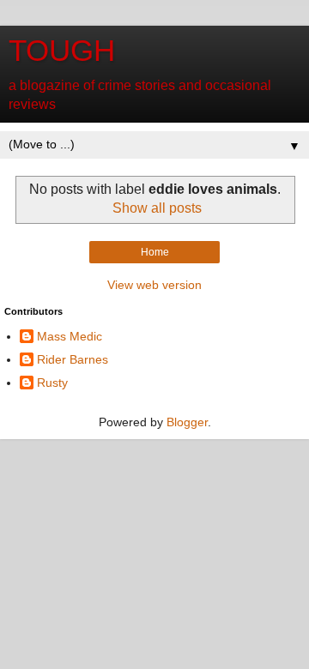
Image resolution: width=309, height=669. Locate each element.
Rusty (52, 382)
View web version (154, 285)
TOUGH (62, 50)
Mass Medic (69, 336)
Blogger (187, 422)
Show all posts (157, 208)
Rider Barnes (72, 359)
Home (155, 252)
